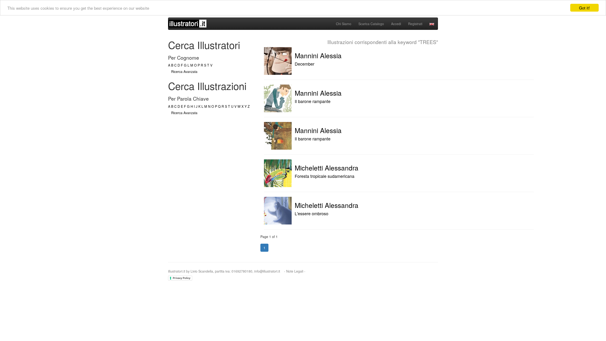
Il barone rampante (312, 101)
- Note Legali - (294, 271)
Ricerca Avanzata (184, 71)
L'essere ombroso (311, 213)
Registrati (415, 23)
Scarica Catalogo (371, 23)
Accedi (396, 23)
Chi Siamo (343, 23)
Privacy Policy (181, 278)
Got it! (584, 8)
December (304, 64)
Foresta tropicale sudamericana (324, 176)
